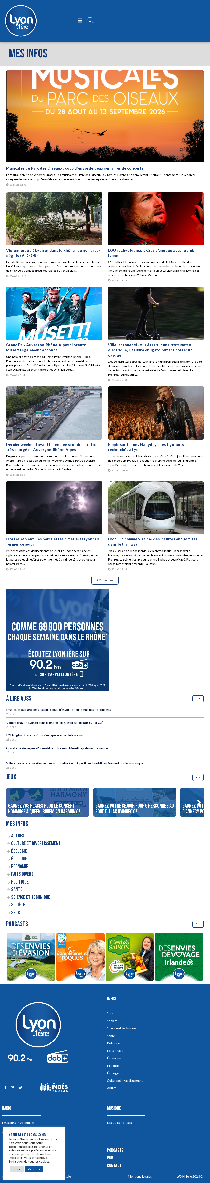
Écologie (19, 851)
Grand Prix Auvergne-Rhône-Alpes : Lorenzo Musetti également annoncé (57, 748)
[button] (199, 802)
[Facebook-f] (5, 1087)
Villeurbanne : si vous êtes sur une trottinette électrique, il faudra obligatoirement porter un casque (150, 350)
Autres (17, 836)
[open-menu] (80, 21)
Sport (16, 912)
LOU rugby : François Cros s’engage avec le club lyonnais (45, 735)
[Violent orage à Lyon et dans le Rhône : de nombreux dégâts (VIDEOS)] (54, 218)
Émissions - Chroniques (18, 1122)
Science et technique (30, 897)
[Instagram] (20, 1087)
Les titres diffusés (119, 1122)
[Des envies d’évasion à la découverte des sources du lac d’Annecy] (31, 957)
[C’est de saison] (129, 957)
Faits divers (22, 874)
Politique (20, 882)
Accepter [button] (34, 1169)
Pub (110, 1158)
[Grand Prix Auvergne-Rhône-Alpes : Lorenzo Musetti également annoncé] (54, 313)
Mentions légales (140, 1176)
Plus (198, 698)
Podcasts (115, 1150)
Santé (16, 889)
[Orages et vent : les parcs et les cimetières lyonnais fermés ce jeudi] (54, 507)
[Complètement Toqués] (80, 957)
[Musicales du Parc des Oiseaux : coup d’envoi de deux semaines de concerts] (105, 116)
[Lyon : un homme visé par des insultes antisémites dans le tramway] (156, 507)
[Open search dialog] (91, 21)
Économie (19, 866)
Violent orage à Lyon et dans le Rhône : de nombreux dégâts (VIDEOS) (54, 722)
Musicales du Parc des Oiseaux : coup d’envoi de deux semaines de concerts (74, 168)
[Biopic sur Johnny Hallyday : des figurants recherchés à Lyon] (156, 413)
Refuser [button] (17, 1169)
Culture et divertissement (36, 843)
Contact (114, 1165)
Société (18, 905)
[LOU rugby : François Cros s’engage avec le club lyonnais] (156, 218)
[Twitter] (12, 1087)
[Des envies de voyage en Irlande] (179, 957)
